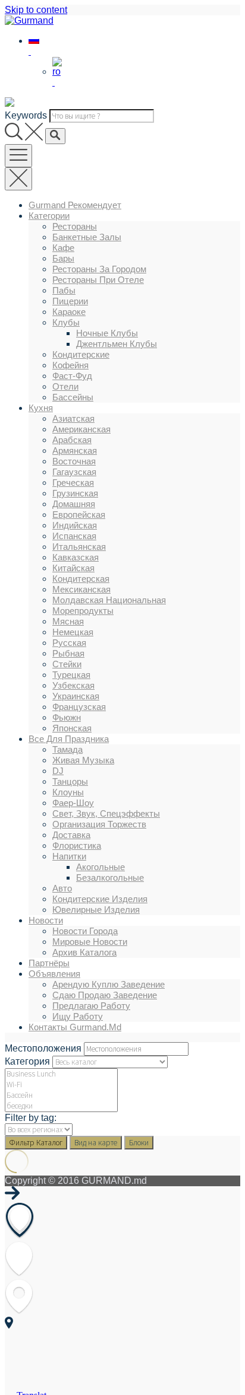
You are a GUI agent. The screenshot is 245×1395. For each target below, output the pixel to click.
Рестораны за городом (99, 269)
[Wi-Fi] (61, 1084)
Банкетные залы (86, 237)
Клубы (66, 322)
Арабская (72, 440)
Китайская (73, 568)
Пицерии (70, 301)
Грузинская (75, 493)
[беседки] (61, 1106)
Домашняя (73, 504)
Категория (27, 1061)
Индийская (74, 525)
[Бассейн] (61, 1095)
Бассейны (72, 397)
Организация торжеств (99, 824)
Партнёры (49, 963)
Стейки (66, 664)
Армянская (74, 450)
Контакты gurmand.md (75, 1027)
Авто (62, 888)
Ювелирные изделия (96, 909)
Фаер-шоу (73, 803)
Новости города (85, 931)
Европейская (78, 514)
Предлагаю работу (91, 1006)
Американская (81, 429)
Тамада (67, 749)
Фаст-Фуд (72, 376)
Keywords (26, 115)
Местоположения (43, 1048)
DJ (58, 771)
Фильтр (36, 1143)
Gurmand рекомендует (75, 205)
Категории (49, 216)
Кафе (63, 248)
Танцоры (70, 781)
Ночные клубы (107, 333)
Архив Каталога (84, 952)
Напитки (69, 856)
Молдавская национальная (109, 600)
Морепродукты (83, 611)
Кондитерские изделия (99, 899)
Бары (63, 258)
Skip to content (36, 10)
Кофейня (70, 365)
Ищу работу (77, 1016)
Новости (46, 920)
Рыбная (68, 653)
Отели (65, 386)
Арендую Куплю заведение (108, 984)
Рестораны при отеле (98, 280)
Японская (72, 728)
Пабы (64, 290)
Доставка (71, 835)
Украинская (75, 696)
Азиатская (73, 418)
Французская (79, 707)
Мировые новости (89, 942)
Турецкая (71, 675)
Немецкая (72, 632)
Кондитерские (80, 354)
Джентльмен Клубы (116, 344)
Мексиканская (81, 589)
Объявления (54, 974)
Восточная (74, 461)
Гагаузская (74, 472)
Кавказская (75, 557)
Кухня (41, 408)
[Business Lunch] (61, 1074)
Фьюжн (66, 717)
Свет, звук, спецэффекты (106, 813)
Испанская (74, 536)
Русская (69, 643)
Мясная (68, 621)
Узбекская (73, 685)
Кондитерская (80, 579)
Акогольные (100, 867)
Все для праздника (69, 739)
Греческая (73, 482)
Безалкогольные (110, 877)
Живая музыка (83, 760)
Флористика (76, 845)
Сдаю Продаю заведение (104, 995)
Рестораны (74, 226)
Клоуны (68, 792)
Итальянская (79, 547)
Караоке (69, 312)
